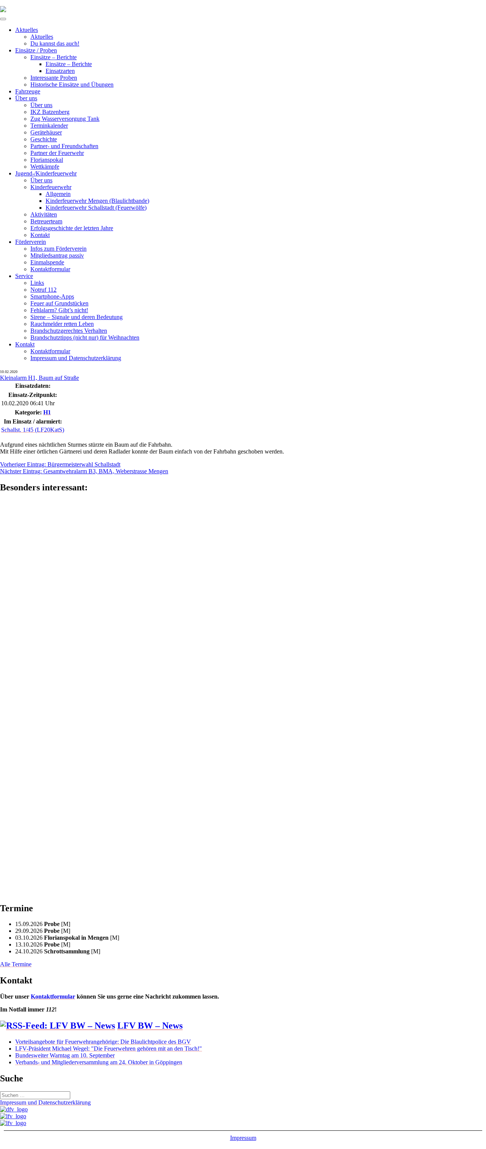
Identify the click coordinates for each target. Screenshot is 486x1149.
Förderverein (30, 242)
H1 (47, 412)
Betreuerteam (46, 221)
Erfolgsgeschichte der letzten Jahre (71, 228)
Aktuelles (26, 30)
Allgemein (58, 194)
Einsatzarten (60, 71)
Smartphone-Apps (52, 296)
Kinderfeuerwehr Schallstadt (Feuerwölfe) (96, 207)
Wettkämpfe (44, 166)
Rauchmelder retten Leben (62, 324)
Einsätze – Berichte (53, 57)
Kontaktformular (50, 269)
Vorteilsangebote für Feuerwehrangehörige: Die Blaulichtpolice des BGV (103, 1041)
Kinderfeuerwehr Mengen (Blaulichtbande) (97, 201)
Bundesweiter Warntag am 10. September (65, 1055)
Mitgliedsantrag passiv (57, 255)
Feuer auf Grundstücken (59, 303)
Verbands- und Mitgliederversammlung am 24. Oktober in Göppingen (98, 1062)
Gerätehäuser (46, 132)
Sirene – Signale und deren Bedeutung (76, 317)
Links (37, 283)
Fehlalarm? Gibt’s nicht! (59, 310)
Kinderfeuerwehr (50, 187)
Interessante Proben (53, 77)
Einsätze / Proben (36, 50)
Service (24, 276)
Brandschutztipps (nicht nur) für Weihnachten (84, 337)
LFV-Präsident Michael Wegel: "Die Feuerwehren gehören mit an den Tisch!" (108, 1048)
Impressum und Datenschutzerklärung (75, 358)
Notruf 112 (43, 289)
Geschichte (43, 139)
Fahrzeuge (27, 91)
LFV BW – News (150, 1025)
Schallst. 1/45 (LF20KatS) (32, 430)
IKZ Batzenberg (49, 112)
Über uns (26, 98)
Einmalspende (47, 262)
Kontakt (40, 235)
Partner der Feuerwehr (57, 153)
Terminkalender (49, 125)
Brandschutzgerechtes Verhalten (68, 330)
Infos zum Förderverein (58, 248)
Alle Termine (16, 964)
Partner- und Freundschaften (64, 146)
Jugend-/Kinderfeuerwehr (46, 173)
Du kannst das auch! (54, 43)
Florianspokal (46, 159)
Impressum (243, 1138)
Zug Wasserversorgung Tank (64, 118)
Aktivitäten (43, 214)
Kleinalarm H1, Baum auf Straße (39, 378)
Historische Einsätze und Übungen (72, 84)
